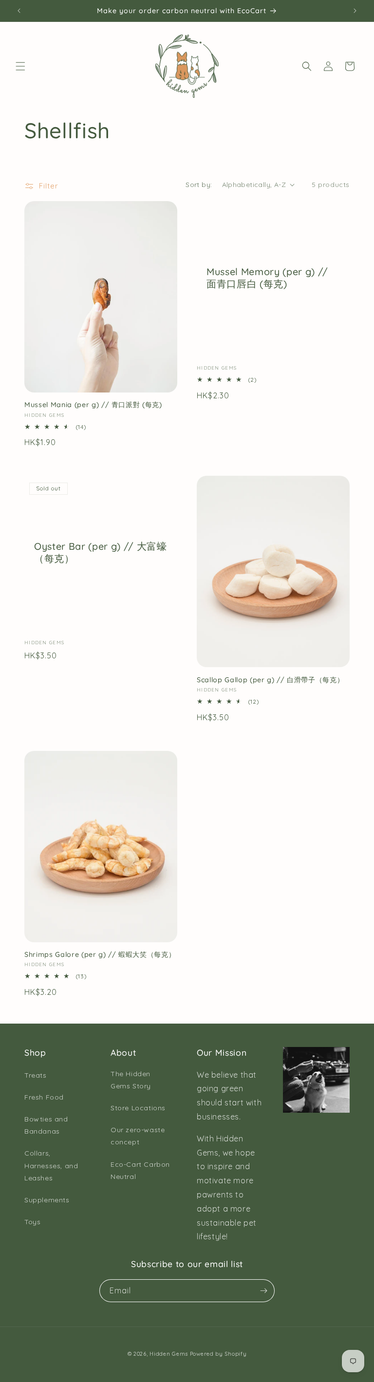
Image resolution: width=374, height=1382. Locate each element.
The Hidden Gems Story (131, 1079)
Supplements (47, 1199)
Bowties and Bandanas (46, 1125)
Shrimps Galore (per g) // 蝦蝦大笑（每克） (99, 954)
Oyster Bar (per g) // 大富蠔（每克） (100, 552)
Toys (32, 1221)
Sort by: (199, 184)
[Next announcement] (355, 10)
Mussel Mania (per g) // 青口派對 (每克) (93, 404)
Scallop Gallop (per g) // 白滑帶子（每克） (270, 679)
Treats (35, 1075)
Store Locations (138, 1107)
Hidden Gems (169, 1353)
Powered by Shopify (218, 1353)
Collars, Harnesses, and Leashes (51, 1165)
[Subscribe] (263, 1290)
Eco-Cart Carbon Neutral (140, 1170)
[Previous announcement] (19, 10)
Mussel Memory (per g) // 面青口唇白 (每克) (267, 277)
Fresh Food (44, 1097)
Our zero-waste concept (138, 1135)
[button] (20, 66)
